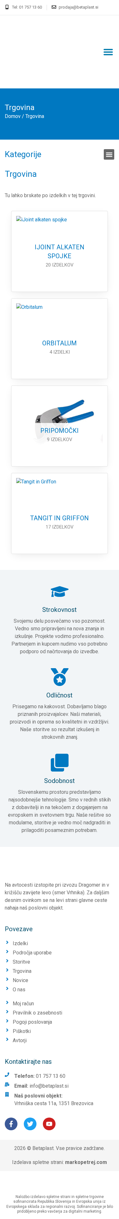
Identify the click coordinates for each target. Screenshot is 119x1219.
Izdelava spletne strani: (59, 1162)
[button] (108, 51)
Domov (13, 116)
